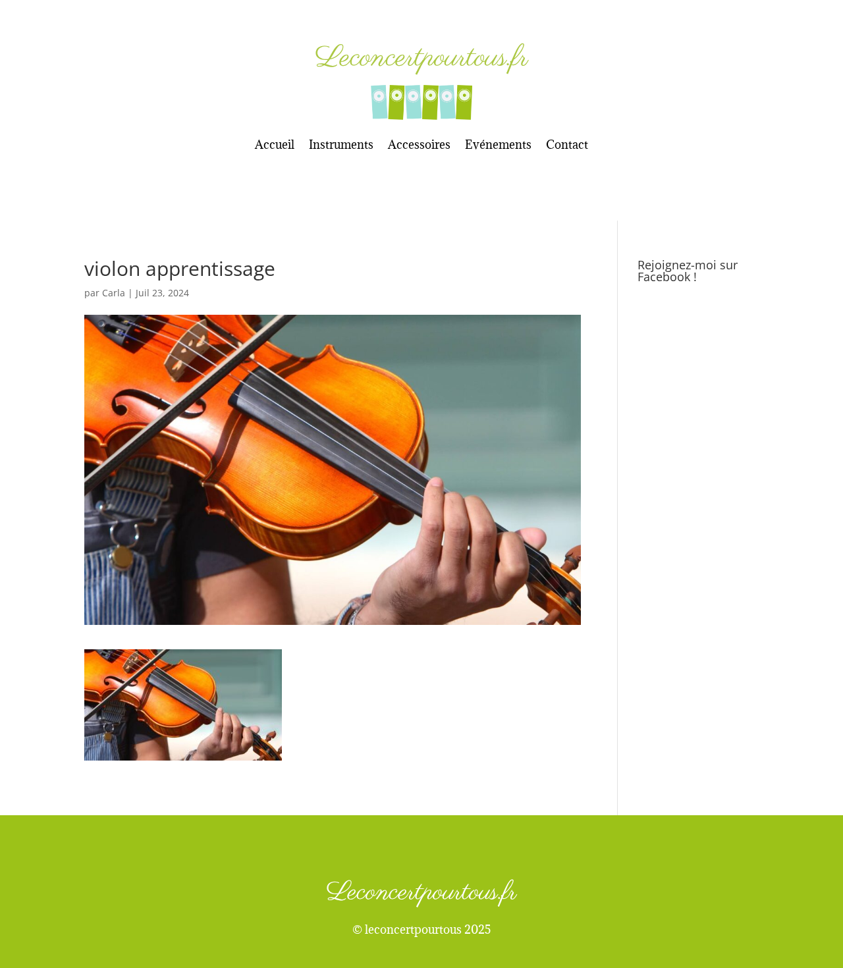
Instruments (341, 144)
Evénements (498, 144)
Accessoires (419, 144)
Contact (567, 144)
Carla (113, 292)
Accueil (274, 144)
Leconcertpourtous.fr (421, 58)
